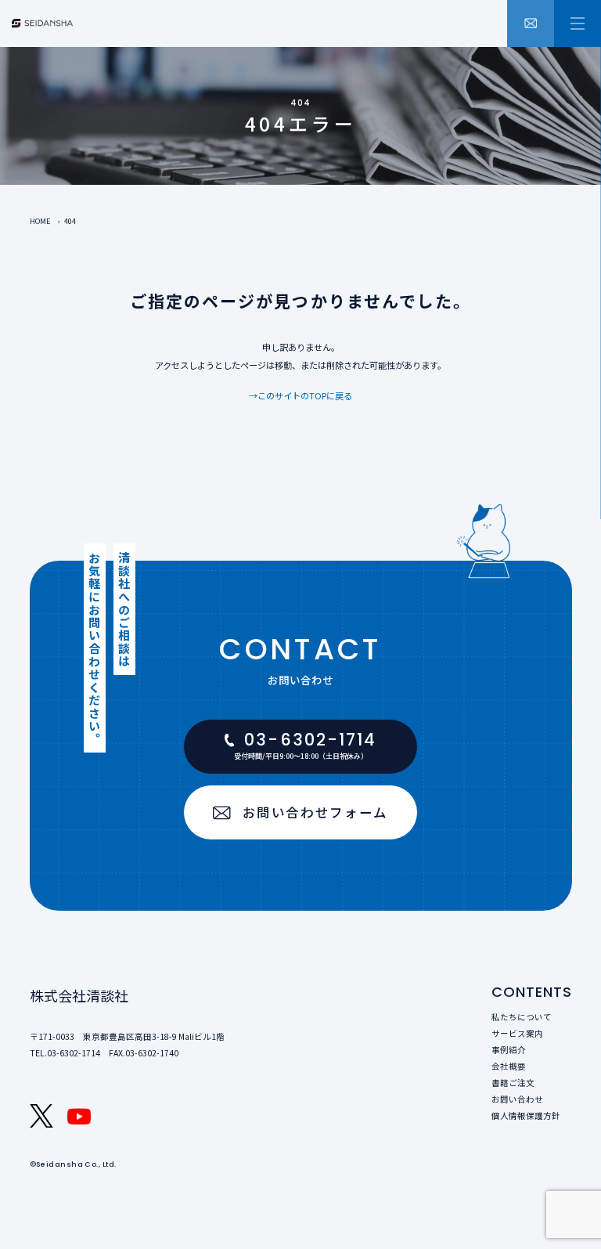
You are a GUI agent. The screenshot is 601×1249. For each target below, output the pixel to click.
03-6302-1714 (73, 1053)
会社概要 (508, 1066)
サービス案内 (517, 1033)
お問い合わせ (517, 1099)
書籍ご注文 (512, 1082)
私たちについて (521, 1017)
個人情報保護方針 (525, 1115)
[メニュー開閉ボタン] (577, 23)
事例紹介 (508, 1050)
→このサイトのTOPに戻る (300, 395)
